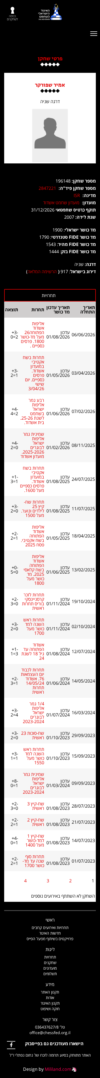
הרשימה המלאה (42, 271)
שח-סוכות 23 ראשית (32, 735)
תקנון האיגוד (50, 1003)
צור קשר (50, 1019)
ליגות (50, 949)
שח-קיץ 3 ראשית (35, 806)
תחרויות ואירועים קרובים (50, 927)
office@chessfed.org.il (50, 1032)
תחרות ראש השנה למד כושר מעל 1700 (33, 626)
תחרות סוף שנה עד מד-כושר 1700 (33, 860)
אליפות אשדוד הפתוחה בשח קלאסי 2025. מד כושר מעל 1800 (34, 569)
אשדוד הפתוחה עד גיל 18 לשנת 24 (32, 651)
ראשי (50, 920)
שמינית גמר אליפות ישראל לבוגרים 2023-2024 (33, 783)
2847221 (47, 188)
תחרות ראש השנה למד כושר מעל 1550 (33, 756)
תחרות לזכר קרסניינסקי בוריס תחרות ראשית (33, 601)
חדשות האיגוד (50, 933)
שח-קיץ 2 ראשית (35, 822)
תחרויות (50, 957)
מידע (50, 984)
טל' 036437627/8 (50, 1027)
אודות (50, 997)
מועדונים (50, 968)
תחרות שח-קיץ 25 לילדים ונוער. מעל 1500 (32, 508)
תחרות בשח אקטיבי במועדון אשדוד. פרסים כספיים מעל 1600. (32, 479)
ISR (77, 195)
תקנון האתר (50, 992)
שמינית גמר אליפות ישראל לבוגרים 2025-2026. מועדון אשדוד (32, 445)
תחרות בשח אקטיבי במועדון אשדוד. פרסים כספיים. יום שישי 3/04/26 (33, 373)
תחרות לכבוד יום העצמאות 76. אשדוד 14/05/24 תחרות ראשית (32, 681)
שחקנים (50, 962)
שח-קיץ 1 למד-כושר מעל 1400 (34, 840)
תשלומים (50, 973)
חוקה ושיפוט (50, 1008)
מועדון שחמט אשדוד (61, 203)
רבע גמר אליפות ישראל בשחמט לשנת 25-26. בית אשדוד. (32, 411)
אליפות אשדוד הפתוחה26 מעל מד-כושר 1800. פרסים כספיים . (32, 334)
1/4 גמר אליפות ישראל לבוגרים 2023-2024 (33, 713)
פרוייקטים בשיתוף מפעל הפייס (50, 938)
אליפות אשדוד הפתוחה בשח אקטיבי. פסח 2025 (32, 536)
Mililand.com (58, 1069)
